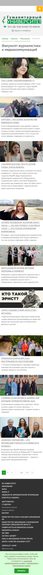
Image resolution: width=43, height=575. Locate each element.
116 (21, 472)
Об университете (9, 483)
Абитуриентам (8, 502)
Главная (5, 38)
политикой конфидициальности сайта (18, 562)
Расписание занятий (9, 507)
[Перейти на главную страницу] (21, 20)
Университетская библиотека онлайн (17, 527)
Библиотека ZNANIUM (10, 530)
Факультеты (25, 38)
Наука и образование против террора (17, 539)
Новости (14, 38)
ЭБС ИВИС (5, 533)
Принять (21, 571)
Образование (7, 486)
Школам (5, 513)
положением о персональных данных (25, 564)
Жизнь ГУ (5, 492)
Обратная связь (7, 548)
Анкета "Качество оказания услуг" (16, 542)
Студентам (6, 504)
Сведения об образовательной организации (20, 495)
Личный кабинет (8, 510)
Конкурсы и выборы (10, 498)
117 (27, 472)
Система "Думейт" (9, 536)
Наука (4, 489)
